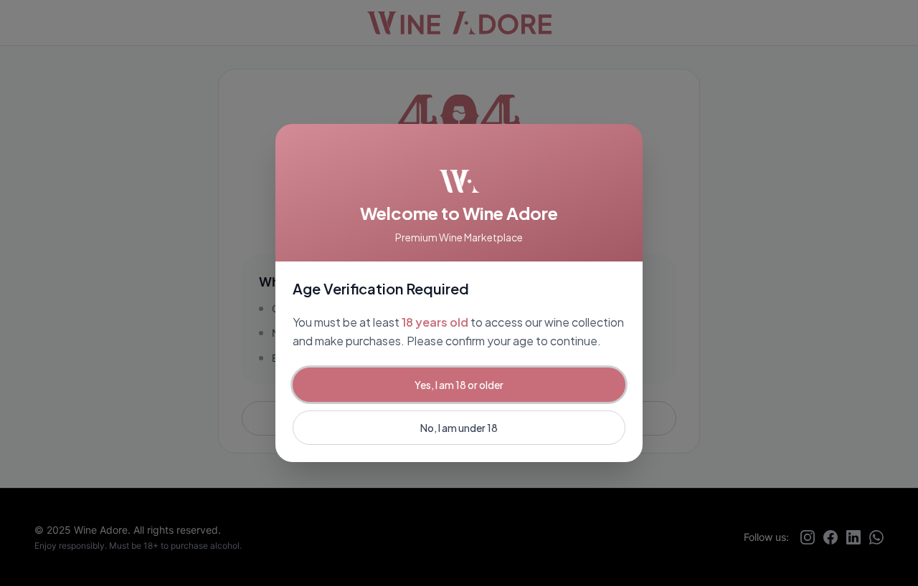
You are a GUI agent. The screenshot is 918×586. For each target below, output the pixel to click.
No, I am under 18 (459, 427)
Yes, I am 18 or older (459, 384)
